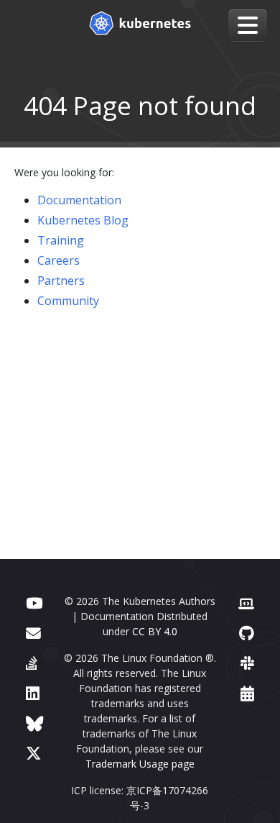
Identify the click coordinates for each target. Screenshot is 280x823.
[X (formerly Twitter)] (34, 752)
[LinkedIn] (32, 693)
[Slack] (247, 663)
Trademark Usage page (140, 763)
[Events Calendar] (247, 693)
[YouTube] (34, 602)
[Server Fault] (31, 663)
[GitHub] (246, 632)
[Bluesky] (34, 723)
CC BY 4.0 (154, 631)
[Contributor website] (246, 602)
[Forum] (33, 632)
